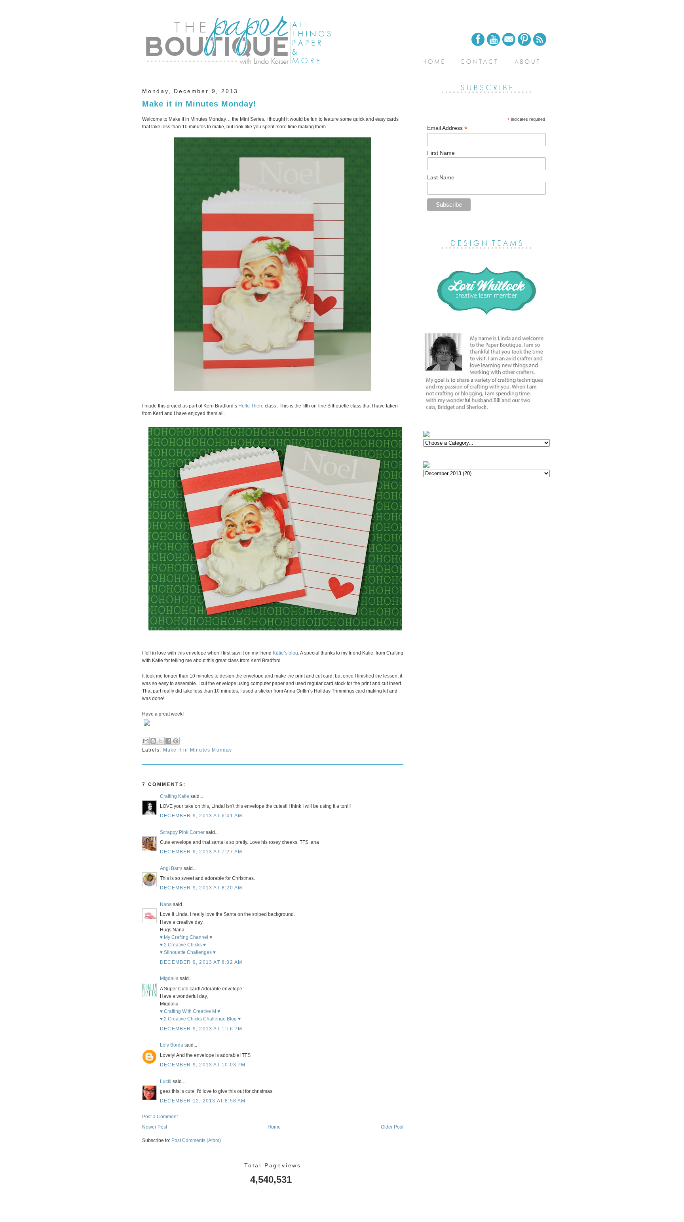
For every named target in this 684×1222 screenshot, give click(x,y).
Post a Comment (160, 1116)
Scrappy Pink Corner (182, 832)
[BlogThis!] (153, 741)
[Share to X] (161, 741)
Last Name (440, 177)
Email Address (447, 128)
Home (274, 1127)
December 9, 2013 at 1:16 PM (201, 1029)
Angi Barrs (171, 868)
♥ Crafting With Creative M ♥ (190, 1011)
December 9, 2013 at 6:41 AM (201, 815)
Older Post (392, 1127)
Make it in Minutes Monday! (199, 103)
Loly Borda (171, 1045)
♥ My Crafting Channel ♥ (186, 937)
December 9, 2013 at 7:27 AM (201, 852)
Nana (166, 904)
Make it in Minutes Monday (197, 750)
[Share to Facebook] (168, 741)
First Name (441, 153)
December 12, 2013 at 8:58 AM (203, 1101)
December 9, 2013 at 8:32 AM (201, 962)
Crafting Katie (174, 796)
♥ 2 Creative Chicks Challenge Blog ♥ (200, 1019)
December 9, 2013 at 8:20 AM (201, 888)
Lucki (165, 1081)
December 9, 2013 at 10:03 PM (203, 1065)
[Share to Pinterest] (176, 741)
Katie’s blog (285, 653)
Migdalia (169, 978)
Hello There (251, 406)
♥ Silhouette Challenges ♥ (188, 952)
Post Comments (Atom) (196, 1140)
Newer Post (154, 1127)
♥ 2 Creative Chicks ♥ (183, 945)
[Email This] (146, 741)
